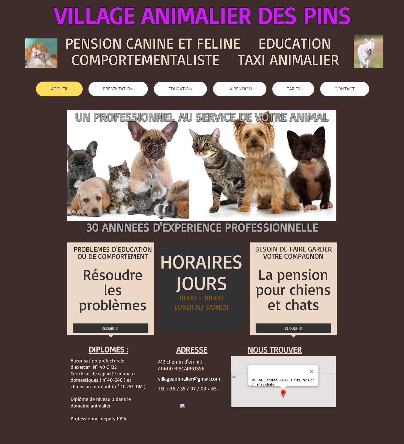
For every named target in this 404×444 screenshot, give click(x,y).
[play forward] (329, 165)
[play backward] (192, 165)
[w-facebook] (183, 407)
